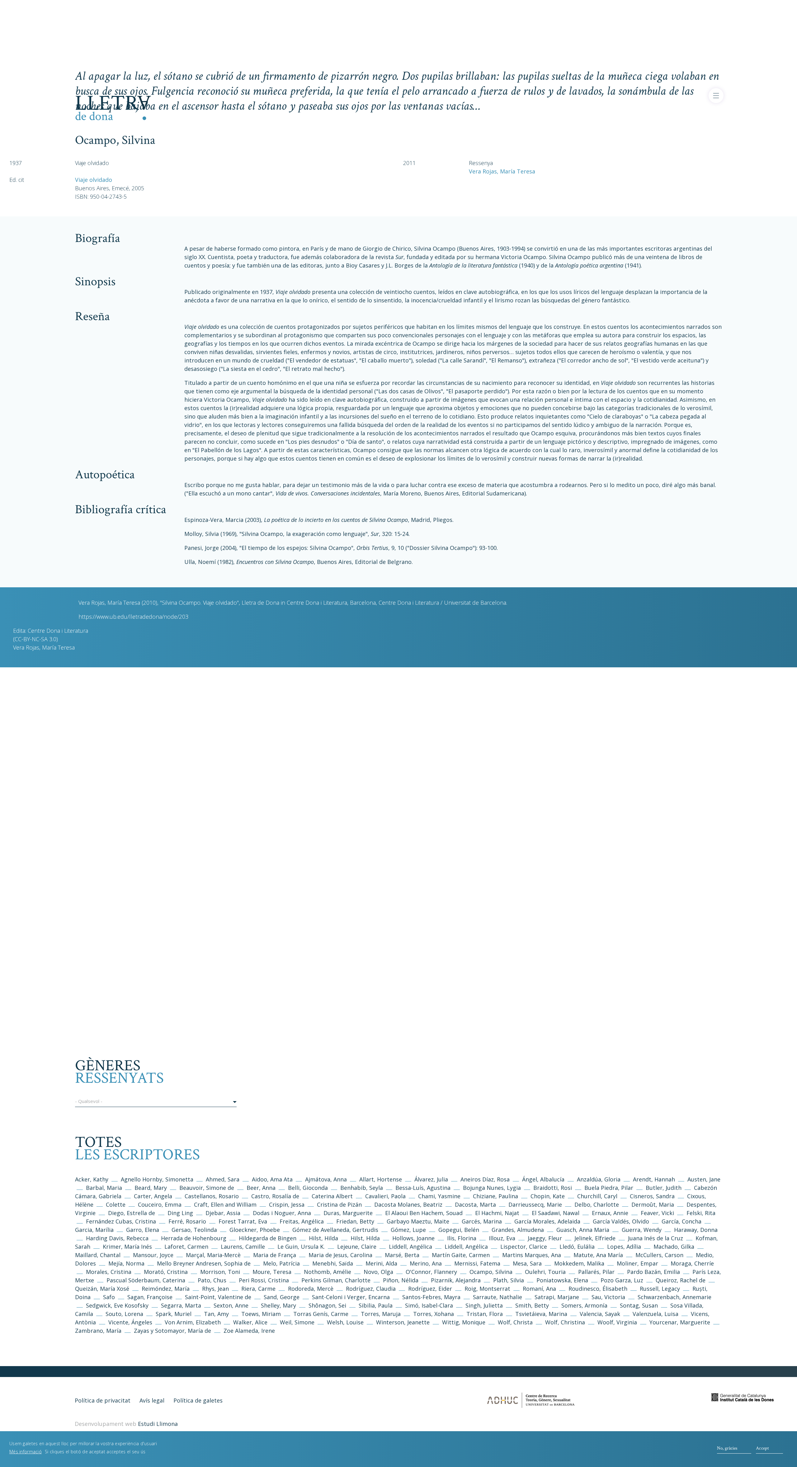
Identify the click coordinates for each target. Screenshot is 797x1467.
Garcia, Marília (94, 1229)
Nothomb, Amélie (327, 1271)
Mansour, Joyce (153, 1255)
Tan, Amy (216, 1314)
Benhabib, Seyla (361, 1187)
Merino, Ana (426, 1263)
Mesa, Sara (527, 1263)
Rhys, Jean (216, 1288)
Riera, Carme (258, 1288)
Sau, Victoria (608, 1297)
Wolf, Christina (565, 1322)
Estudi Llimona (158, 1423)
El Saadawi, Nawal (556, 1213)
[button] (156, 1102)
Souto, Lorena (125, 1314)
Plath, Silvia (508, 1280)
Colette (115, 1204)
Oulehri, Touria (545, 1271)
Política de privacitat (102, 1400)
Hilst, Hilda (323, 1238)
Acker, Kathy (91, 1179)
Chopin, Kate (548, 1196)
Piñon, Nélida (400, 1280)
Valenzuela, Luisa (655, 1314)
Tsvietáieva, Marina (541, 1314)
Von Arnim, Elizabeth (193, 1322)
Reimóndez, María (166, 1288)
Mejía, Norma (126, 1263)
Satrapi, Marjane (557, 1297)
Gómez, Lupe (408, 1229)
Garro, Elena (142, 1229)
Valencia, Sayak (600, 1314)
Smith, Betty (532, 1305)
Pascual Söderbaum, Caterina (145, 1280)
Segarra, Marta (181, 1305)
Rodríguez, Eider (430, 1288)
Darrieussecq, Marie (535, 1204)
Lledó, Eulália (577, 1246)
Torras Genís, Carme (320, 1314)
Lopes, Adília (624, 1246)
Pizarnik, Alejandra (456, 1280)
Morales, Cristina (109, 1271)
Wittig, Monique (463, 1322)
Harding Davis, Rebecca (117, 1238)
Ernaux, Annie (610, 1213)
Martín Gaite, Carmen (461, 1255)
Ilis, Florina (462, 1238)
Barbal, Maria (104, 1187)
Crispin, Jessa (286, 1204)
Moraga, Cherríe (692, 1263)
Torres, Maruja (381, 1314)
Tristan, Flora (484, 1314)
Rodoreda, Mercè (310, 1288)
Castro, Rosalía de (275, 1196)
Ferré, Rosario (187, 1221)
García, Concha (681, 1221)
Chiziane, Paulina (495, 1196)
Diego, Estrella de (132, 1213)
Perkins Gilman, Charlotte (335, 1280)
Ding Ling (180, 1213)
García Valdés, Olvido (622, 1221)
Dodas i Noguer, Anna (283, 1213)
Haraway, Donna (696, 1229)
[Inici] (113, 106)
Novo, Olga (378, 1271)
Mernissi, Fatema (477, 1263)
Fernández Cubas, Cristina (121, 1221)
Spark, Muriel (173, 1314)
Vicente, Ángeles (130, 1322)
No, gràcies (727, 1448)
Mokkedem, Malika (579, 1263)
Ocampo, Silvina (490, 1271)
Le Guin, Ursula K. (301, 1246)
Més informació (25, 1451)
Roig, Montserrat (487, 1288)
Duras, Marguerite (348, 1213)
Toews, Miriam (261, 1314)
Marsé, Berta (402, 1255)
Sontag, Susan (639, 1305)
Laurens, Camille (243, 1246)
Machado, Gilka (674, 1246)
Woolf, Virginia (617, 1322)
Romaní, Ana (539, 1288)
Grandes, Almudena (518, 1229)
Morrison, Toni (220, 1271)
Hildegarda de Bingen (267, 1238)
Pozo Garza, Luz (622, 1280)
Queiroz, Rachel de (680, 1280)
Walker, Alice (250, 1322)
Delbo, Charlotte (596, 1204)
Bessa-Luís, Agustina (422, 1187)
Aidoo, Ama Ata (272, 1179)
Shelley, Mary (278, 1305)
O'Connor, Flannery (431, 1271)
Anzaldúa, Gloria (598, 1179)
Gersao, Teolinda (194, 1229)
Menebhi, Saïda (332, 1263)
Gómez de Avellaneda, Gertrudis (336, 1229)
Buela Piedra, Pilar (608, 1187)
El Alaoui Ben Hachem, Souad (424, 1213)
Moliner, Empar (637, 1263)
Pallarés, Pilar (596, 1271)
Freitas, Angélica (302, 1221)
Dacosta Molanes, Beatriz (408, 1204)
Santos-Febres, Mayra (431, 1297)
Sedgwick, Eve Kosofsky (118, 1305)
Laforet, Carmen (186, 1246)
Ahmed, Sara (222, 1179)
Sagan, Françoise (149, 1297)
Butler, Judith (663, 1187)
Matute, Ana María (598, 1255)
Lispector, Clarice (523, 1246)
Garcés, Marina (482, 1221)
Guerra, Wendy (642, 1229)
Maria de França (274, 1255)
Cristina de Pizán (339, 1204)
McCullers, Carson (659, 1255)
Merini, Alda (381, 1263)
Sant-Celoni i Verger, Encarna (351, 1297)
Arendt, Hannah (654, 1179)
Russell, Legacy (660, 1288)
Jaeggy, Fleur (545, 1238)
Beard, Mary (151, 1187)
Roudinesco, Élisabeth (597, 1288)
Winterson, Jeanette (403, 1322)
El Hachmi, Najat (498, 1213)
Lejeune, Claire (356, 1246)
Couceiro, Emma (160, 1204)
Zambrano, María (98, 1330)
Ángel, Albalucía (543, 1179)
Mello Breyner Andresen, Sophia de (204, 1263)
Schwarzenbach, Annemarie (674, 1297)
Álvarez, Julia (431, 1179)
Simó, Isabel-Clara (429, 1305)
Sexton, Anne (232, 1305)
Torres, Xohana (433, 1314)
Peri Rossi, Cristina (264, 1280)
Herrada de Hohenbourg (193, 1238)
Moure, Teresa (271, 1271)
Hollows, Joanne (414, 1238)
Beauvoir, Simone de (206, 1187)
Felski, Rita (700, 1213)
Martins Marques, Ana (531, 1255)
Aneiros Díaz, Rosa (485, 1179)
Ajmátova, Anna (326, 1179)
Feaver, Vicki (657, 1213)
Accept (762, 1448)
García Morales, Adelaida (547, 1221)
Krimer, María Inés (128, 1246)
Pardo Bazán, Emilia (653, 1271)
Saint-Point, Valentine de (218, 1297)
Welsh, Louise (345, 1322)
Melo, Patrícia (281, 1263)
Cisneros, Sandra (652, 1196)
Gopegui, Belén (458, 1229)
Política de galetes (198, 1400)
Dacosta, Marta (476, 1204)
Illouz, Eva (502, 1238)
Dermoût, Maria (652, 1204)
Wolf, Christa (515, 1322)
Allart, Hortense (381, 1179)
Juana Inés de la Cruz (655, 1238)
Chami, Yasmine (439, 1196)
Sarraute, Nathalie (497, 1297)
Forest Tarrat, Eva (243, 1221)
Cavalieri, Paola (385, 1196)
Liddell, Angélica (410, 1246)
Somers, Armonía (584, 1305)
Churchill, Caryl (597, 1196)
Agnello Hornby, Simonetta (157, 1179)
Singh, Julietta (484, 1305)
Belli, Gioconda (308, 1187)
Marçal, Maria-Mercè (213, 1255)
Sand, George (281, 1297)
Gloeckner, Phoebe (254, 1229)
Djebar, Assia (222, 1213)
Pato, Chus (212, 1280)
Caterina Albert (332, 1196)
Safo (109, 1297)
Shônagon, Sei (327, 1305)
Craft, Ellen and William (225, 1204)
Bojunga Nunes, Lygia (492, 1187)
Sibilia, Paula (376, 1305)
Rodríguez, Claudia (371, 1288)
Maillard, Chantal (97, 1255)
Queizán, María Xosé (102, 1288)
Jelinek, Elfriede (594, 1238)
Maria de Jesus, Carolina (340, 1255)
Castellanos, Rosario (212, 1196)
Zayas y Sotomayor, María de (172, 1330)
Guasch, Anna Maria (582, 1229)
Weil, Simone (297, 1322)
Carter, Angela (153, 1196)
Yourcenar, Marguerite (679, 1322)
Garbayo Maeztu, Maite (418, 1221)
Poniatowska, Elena (562, 1280)
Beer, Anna (261, 1187)
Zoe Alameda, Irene (249, 1330)
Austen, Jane (703, 1179)
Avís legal (151, 1400)
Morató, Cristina (166, 1271)
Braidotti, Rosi (552, 1187)
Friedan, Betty (355, 1221)
